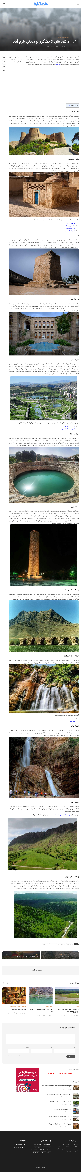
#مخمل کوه (45, 944)
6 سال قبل (44, 1015)
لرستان (68, 37)
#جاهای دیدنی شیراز (37, 1144)
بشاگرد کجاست (65, 956)
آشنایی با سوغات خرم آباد (68, 426)
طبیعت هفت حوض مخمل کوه (62, 815)
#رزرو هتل (48, 1149)
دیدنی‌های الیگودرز (70, 230)
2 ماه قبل (70, 1097)
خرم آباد (59, 37)
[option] (14, 1000)
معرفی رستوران (23, 1006)
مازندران (77, 1006)
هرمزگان (60, 954)
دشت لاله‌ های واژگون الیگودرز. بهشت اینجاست (27, 956)
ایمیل (50, 1047)
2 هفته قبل (70, 1089)
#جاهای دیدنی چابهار (47, 1147)
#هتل (49, 1152)
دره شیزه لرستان (71, 223)
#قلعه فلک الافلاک (53, 944)
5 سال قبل (18, 1013)
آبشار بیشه (72, 721)
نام (74, 1047)
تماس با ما (38, 1167)
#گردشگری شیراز (36, 1152)
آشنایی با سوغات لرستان (68, 429)
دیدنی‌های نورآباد (70, 228)
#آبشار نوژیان (69, 944)
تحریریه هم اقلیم (66, 46)
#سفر (33, 1149)
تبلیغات (43, 1167)
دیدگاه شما (72, 1032)
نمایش (68, 106)
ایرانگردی (64, 37)
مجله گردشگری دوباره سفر (19, 1144)
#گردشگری (43, 1152)
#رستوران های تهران (41, 1149)
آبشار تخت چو (71, 719)
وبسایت (27, 1047)
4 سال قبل (61, 46)
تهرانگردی (12, 1006)
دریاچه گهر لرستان (70, 226)
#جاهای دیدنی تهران (47, 1144)
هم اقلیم (58, 64)
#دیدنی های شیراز (37, 1147)
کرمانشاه (51, 1006)
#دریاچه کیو (61, 944)
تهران (15, 1006)
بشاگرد (68, 954)
